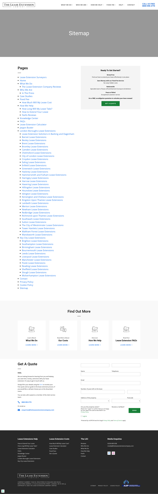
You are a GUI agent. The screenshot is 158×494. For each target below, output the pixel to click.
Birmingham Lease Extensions (37, 247)
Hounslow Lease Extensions (36, 190)
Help (121, 5)
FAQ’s (22, 121)
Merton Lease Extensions (34, 206)
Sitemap (24, 288)
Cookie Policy (26, 285)
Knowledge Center (29, 118)
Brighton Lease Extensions (35, 240)
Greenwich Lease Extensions (36, 168)
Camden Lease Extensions (35, 149)
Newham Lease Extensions (35, 209)
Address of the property (88, 398)
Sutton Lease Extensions (34, 222)
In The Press (28, 93)
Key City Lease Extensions (32, 237)
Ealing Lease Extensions (34, 162)
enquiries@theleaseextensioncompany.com (38, 410)
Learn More (31, 345)
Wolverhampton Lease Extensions (39, 275)
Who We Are (81, 5)
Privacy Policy (26, 281)
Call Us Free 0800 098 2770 (148, 5)
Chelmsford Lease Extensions (36, 152)
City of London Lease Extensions (38, 156)
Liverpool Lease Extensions (35, 256)
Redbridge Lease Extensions (36, 212)
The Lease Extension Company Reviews (41, 86)
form (41, 384)
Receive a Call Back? (118, 407)
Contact (131, 5)
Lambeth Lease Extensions (35, 203)
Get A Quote (110, 103)
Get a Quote (53, 453)
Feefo (83, 453)
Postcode (130, 398)
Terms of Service (117, 420)
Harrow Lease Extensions (34, 181)
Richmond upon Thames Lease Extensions (43, 215)
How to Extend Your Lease (35, 111)
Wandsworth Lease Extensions (37, 234)
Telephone (115, 371)
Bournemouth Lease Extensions (38, 250)
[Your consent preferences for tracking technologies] (2, 491)
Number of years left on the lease (91, 389)
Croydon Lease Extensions (35, 159)
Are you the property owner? (90, 407)
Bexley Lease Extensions (34, 140)
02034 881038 (112, 443)
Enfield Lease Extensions (34, 165)
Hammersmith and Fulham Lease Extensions (44, 174)
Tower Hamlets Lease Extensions (38, 228)
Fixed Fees (52, 451)
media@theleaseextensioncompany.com (120, 446)
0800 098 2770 (26, 402)
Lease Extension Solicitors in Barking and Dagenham (48, 134)
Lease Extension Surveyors (33, 77)
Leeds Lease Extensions (34, 253)
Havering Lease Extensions (35, 184)
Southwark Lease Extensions (36, 219)
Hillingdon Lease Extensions (36, 187)
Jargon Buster (26, 127)
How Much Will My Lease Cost (37, 102)
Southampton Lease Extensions (37, 244)
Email (82, 380)
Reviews (83, 443)
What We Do (66, 5)
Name (83, 371)
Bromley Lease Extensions (35, 146)
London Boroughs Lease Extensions (38, 130)
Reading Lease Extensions (35, 266)
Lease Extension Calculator (33, 124)
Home (23, 80)
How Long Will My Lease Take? (37, 108)
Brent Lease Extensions (33, 143)
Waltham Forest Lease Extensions (38, 231)
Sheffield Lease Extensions (35, 269)
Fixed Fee (110, 5)
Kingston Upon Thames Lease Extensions (42, 200)
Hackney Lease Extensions (35, 171)
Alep (131, 483)
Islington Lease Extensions (35, 193)
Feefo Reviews (29, 115)
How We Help (96, 5)
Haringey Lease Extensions (35, 178)
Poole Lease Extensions (33, 263)
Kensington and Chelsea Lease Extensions (43, 196)
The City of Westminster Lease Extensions (42, 225)
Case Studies (26, 96)
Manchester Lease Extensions (36, 259)
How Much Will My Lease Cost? (59, 443)
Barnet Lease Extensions (34, 137)
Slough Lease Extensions (34, 272)
